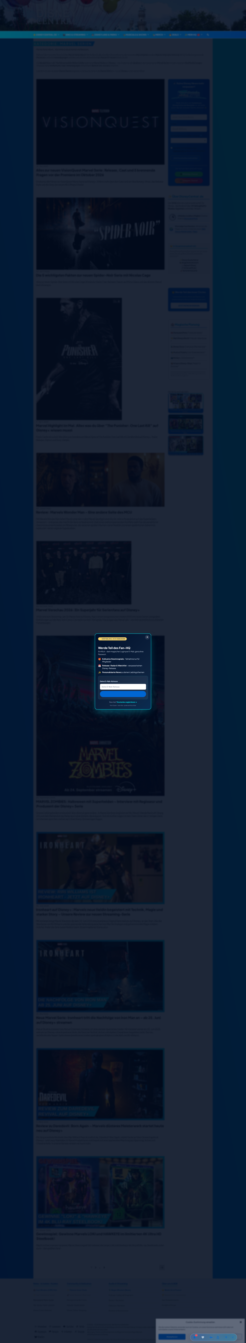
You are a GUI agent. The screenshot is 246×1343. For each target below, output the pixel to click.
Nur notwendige (200, 1337)
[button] (240, 1322)
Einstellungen (228, 1337)
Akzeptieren (172, 1337)
